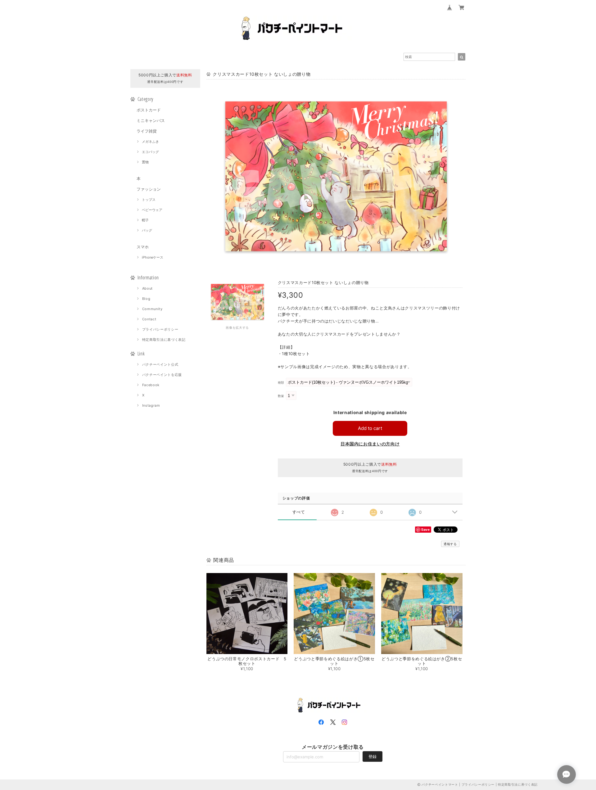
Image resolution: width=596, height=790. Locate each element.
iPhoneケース (152, 257)
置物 (145, 162)
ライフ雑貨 (147, 131)
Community (152, 309)
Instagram (151, 405)
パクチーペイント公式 (160, 364)
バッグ (147, 230)
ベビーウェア (152, 210)
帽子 (145, 220)
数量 (281, 396)
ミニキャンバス (151, 120)
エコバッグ (150, 152)
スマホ (143, 246)
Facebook (151, 385)
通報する (450, 544)
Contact (149, 319)
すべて (298, 512)
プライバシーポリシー (160, 329)
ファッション (149, 189)
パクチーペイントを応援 (162, 374)
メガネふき (150, 141)
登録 (372, 756)
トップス (149, 199)
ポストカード (149, 109)
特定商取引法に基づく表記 (164, 339)
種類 (281, 383)
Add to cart (370, 428)
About (147, 288)
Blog (146, 298)
